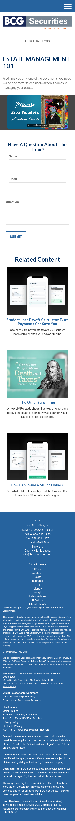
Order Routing (10, 711)
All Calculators (37, 604)
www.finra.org (9, 686)
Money (37, 588)
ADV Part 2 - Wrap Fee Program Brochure (26, 729)
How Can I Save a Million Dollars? (37, 485)
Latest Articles (37, 596)
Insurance (38, 581)
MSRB (50, 683)
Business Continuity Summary (20, 714)
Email (13, 179)
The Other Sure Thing (37, 402)
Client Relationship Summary (19, 696)
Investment (37, 573)
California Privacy (12, 726)
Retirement (37, 569)
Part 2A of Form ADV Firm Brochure (23, 718)
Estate (37, 577)
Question (12, 202)
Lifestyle (37, 592)
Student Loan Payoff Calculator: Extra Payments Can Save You (37, 322)
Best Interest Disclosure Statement (22, 700)
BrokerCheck (9, 610)
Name (13, 156)
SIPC (60, 683)
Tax (37, 585)
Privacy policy (11, 722)
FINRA (43, 683)
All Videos (37, 600)
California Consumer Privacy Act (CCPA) (31, 661)
